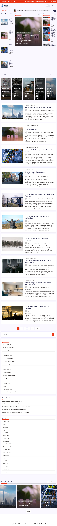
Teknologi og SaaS (7, 389)
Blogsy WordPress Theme (41, 523)
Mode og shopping (7, 380)
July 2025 (5, 458)
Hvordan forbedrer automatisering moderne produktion (11, 47)
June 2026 (5, 427)
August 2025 (6, 455)
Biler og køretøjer (7, 344)
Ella (20, 43)
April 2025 (5, 466)
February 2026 (6, 438)
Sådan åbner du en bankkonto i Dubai (38, 107)
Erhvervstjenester (7, 355)
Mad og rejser (6, 378)
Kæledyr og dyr (7, 372)
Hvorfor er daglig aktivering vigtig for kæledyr (27, 10)
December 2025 (7, 444)
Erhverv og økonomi (8, 350)
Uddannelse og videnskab (9, 392)
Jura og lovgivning (7, 369)
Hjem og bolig (6, 364)
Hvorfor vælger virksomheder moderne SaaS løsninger (38, 283)
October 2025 (6, 449)
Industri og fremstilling (9, 366)
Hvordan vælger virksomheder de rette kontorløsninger (38, 261)
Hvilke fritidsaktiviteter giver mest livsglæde (36, 239)
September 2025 (7, 452)
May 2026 (5, 430)
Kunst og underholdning (9, 375)
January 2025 (6, 472)
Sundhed (5, 386)
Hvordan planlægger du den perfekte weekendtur (37, 217)
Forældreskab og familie (9, 361)
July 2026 (5, 424)
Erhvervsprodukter (8, 352)
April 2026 (5, 432)
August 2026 (6, 421)
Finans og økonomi (8, 358)
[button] (48, 5)
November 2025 (7, 446)
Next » (37, 328)
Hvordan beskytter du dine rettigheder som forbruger (53, 42)
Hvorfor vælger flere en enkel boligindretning (11, 61)
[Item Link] (4, 22)
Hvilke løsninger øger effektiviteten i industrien (37, 307)
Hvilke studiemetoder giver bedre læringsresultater (11, 33)
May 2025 (5, 463)
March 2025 (6, 469)
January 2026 (6, 441)
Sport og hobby (7, 383)
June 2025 (5, 460)
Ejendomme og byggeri (9, 347)
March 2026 (6, 435)
